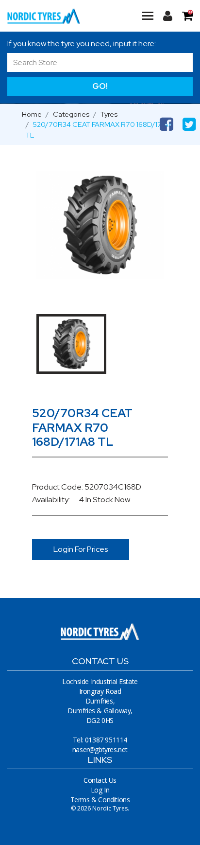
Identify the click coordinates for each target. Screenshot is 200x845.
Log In (100, 789)
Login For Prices (80, 549)
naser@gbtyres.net (100, 749)
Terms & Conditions (100, 799)
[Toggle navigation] (147, 15)
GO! (100, 86)
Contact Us (100, 780)
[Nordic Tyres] (43, 16)
